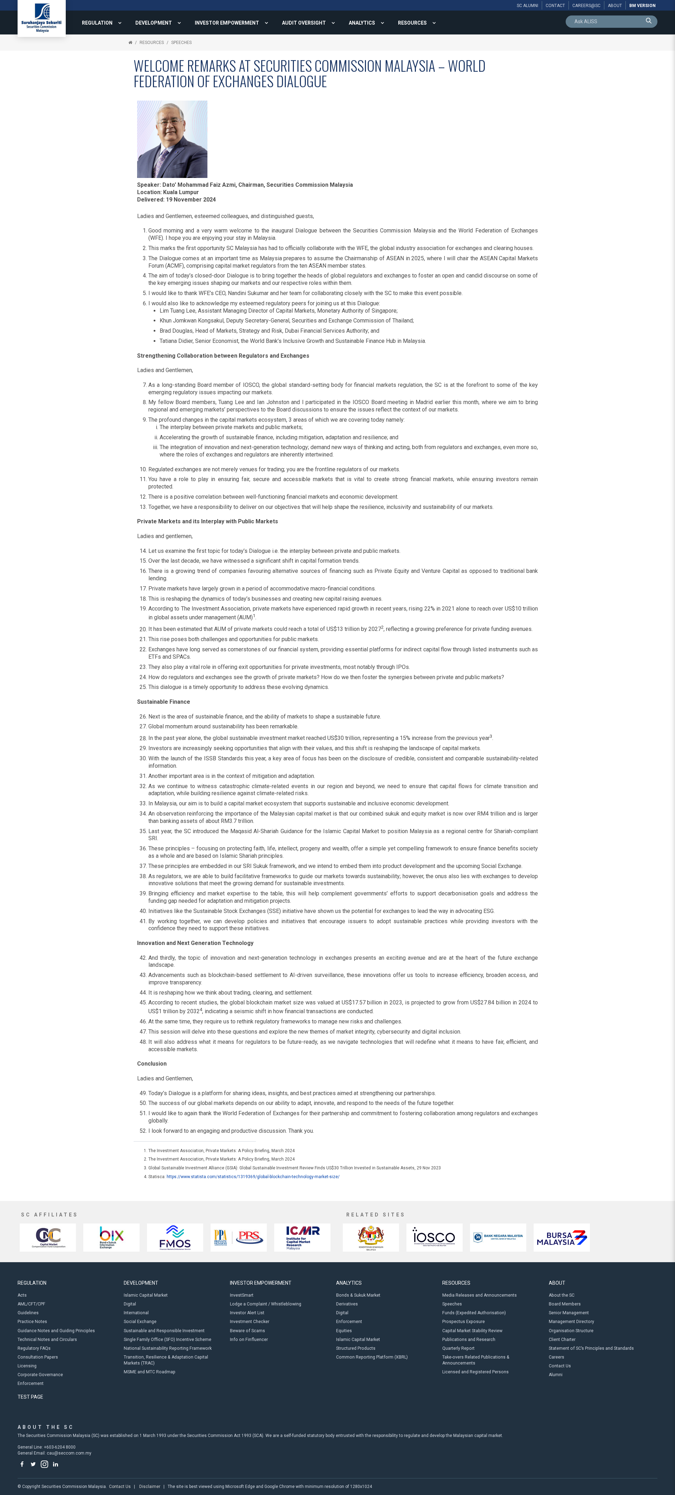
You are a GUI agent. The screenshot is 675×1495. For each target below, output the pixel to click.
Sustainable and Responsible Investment (164, 1330)
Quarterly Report (458, 1348)
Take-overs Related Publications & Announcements (475, 1360)
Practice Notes (32, 1321)
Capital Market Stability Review (472, 1330)
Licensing (27, 1365)
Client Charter (562, 1339)
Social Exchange (140, 1321)
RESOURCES (412, 23)
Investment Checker (249, 1321)
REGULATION (97, 23)
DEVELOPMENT (153, 23)
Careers (556, 1357)
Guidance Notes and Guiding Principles (56, 1330)
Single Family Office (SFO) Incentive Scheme (167, 1339)
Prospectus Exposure (463, 1321)
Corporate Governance (40, 1374)
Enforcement (31, 1383)
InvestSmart (241, 1295)
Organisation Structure (571, 1330)
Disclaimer (149, 1486)
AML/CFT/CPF (31, 1304)
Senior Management (569, 1312)
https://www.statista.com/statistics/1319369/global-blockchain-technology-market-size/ (253, 1176)
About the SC (561, 1295)
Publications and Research (468, 1339)
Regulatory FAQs (34, 1348)
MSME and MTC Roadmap (149, 1371)
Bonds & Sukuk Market (358, 1295)
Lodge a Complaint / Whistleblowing (265, 1304)
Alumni (555, 1374)
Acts (22, 1295)
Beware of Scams (247, 1330)
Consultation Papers (38, 1357)
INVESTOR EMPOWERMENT (227, 23)
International (136, 1312)
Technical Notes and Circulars (47, 1339)
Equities (344, 1330)
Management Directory (571, 1321)
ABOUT (557, 1283)
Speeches (181, 42)
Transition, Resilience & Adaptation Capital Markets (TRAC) (166, 1360)
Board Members (565, 1304)
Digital (130, 1304)
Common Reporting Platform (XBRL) (372, 1357)
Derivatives (347, 1304)
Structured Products (355, 1348)
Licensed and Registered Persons (475, 1371)
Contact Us (560, 1365)
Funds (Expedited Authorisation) (474, 1312)
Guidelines (28, 1312)
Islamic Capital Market (146, 1295)
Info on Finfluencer (249, 1339)
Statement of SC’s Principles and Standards (591, 1348)
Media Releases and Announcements (479, 1295)
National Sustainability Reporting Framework (168, 1348)
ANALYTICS (362, 23)
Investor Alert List (247, 1312)
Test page (30, 1397)
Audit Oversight (304, 23)
